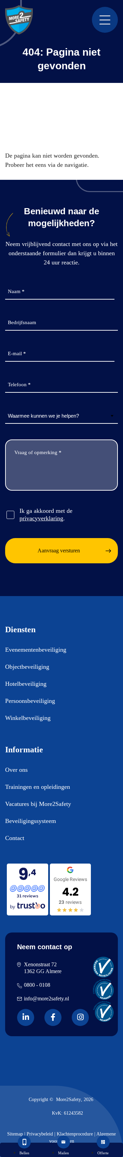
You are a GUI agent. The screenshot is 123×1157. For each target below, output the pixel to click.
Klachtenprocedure (75, 1134)
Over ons (16, 769)
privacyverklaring (41, 518)
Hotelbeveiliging (25, 683)
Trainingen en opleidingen (37, 786)
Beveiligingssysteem (30, 821)
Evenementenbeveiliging (35, 649)
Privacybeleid (40, 1134)
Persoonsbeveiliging (30, 700)
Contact (14, 838)
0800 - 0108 (37, 985)
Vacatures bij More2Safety (38, 803)
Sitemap (15, 1134)
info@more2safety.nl (46, 998)
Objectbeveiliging (27, 666)
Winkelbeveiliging (28, 717)
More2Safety (68, 1099)
